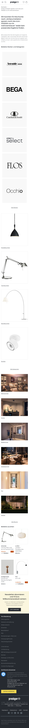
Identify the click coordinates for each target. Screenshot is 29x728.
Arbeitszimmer (5, 466)
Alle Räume (14, 522)
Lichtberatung (5, 649)
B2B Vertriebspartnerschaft (8, 652)
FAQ (2, 633)
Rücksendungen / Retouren (8, 636)
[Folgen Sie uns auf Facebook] (9, 713)
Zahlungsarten (5, 619)
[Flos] (14, 165)
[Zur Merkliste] (23, 2)
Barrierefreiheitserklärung (8, 663)
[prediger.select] (14, 140)
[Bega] (14, 89)
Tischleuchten (5, 285)
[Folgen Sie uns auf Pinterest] (18, 713)
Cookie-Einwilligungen (7, 666)
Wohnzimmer (4, 393)
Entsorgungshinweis (6, 639)
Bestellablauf (5, 630)
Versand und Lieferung (7, 622)
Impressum (5, 710)
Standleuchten (5, 323)
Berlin (12, 704)
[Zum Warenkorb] (26, 2)
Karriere (3, 655)
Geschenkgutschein (6, 641)
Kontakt (25, 710)
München (18, 706)
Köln (12, 706)
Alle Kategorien (14, 369)
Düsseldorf (17, 704)
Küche (3, 418)
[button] (14, 609)
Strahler (3, 361)
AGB (20, 710)
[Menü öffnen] (2, 2)
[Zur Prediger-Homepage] (14, 2)
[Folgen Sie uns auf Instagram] (12, 713)
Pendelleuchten (5, 248)
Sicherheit (4, 627)
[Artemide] (14, 64)
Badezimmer (4, 442)
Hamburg (7, 704)
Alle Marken (14, 207)
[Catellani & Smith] (14, 114)
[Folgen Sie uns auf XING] (21, 713)
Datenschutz (13, 710)
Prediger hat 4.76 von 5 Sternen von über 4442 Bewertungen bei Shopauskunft (17, 685)
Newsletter (4, 660)
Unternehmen (5, 646)
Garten (3, 515)
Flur (2, 491)
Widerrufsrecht (5, 625)
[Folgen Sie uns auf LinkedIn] (15, 713)
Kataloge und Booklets (7, 658)
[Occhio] (14, 191)
